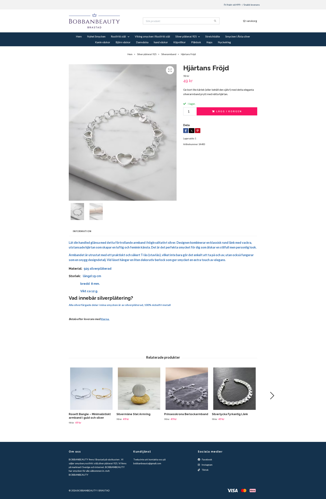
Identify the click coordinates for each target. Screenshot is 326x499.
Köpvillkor (179, 54)
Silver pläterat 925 (186, 49)
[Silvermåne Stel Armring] (139, 401)
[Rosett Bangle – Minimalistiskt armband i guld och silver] (91, 401)
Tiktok (205, 482)
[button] (272, 408)
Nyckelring (224, 54)
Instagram (206, 477)
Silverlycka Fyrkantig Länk (230, 426)
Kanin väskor (102, 54)
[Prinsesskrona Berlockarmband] (186, 401)
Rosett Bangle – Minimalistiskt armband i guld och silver (90, 428)
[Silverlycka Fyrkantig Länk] (234, 401)
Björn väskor (123, 54)
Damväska (142, 54)
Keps (209, 54)
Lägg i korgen (229, 123)
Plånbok (196, 54)
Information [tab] (82, 243)
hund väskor (161, 54)
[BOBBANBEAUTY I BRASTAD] (116, 27)
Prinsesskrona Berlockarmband (186, 426)
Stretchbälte (212, 49)
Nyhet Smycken (96, 49)
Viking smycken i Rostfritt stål (152, 49)
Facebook (206, 472)
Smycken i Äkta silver (237, 49)
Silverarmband (168, 66)
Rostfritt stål (118, 49)
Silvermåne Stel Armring (133, 426)
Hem (79, 49)
